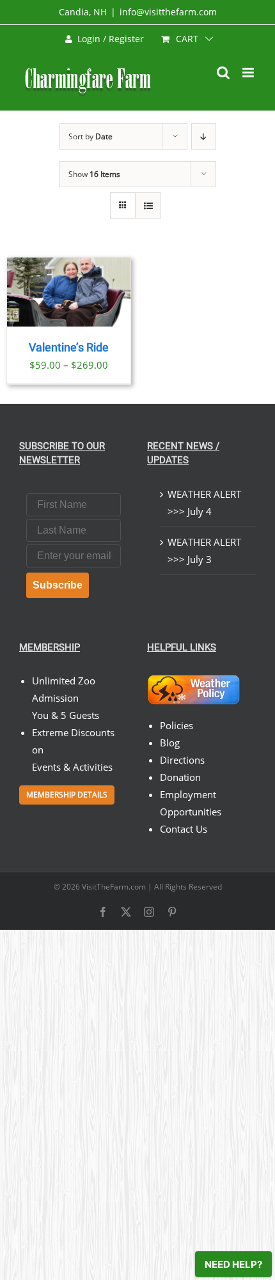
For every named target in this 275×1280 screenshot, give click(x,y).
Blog (170, 742)
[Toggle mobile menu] (249, 72)
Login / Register (110, 39)
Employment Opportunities (190, 803)
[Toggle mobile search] (223, 72)
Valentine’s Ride (69, 347)
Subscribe (57, 585)
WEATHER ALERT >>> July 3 (204, 551)
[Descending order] (203, 136)
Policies (176, 725)
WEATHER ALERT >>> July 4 (204, 503)
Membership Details (66, 794)
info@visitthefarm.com (168, 12)
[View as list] (148, 205)
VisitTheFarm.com (114, 886)
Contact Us (183, 828)
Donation (180, 777)
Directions (182, 759)
